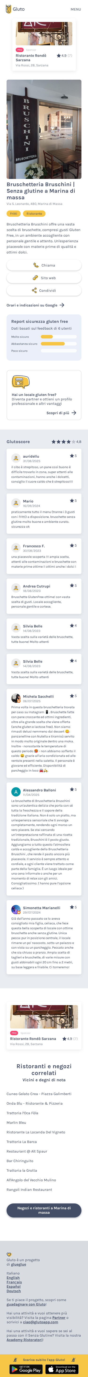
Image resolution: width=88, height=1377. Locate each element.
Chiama (48, 265)
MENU (76, 9)
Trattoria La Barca (22, 1141)
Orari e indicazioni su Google (32, 305)
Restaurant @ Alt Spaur (27, 1151)
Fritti (13, 214)
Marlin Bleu (16, 1122)
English (13, 1277)
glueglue (18, 1264)
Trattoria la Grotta (22, 1170)
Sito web (48, 278)
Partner (58, 1317)
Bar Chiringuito (20, 1161)
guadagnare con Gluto (26, 1304)
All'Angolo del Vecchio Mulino (31, 1180)
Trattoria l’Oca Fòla (22, 1113)
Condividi (47, 290)
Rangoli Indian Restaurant (29, 1189)
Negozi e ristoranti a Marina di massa (44, 1210)
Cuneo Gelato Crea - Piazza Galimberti (39, 1094)
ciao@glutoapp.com (40, 1322)
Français (14, 1282)
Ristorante (34, 214)
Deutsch (14, 1291)
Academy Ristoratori (24, 1340)
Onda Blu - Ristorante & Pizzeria (35, 1103)
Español (14, 1286)
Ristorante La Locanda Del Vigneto (36, 1132)
